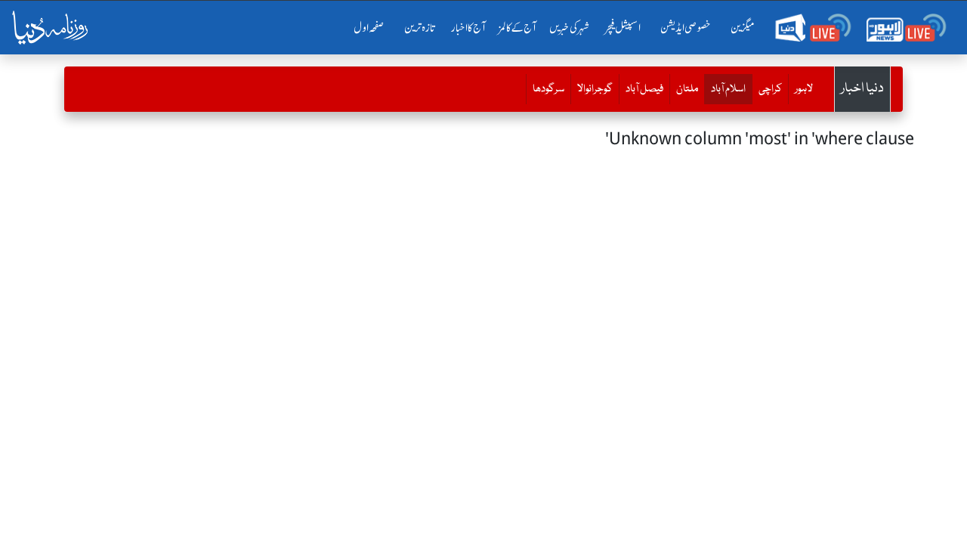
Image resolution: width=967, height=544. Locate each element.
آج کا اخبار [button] (469, 28)
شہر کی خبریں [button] (569, 28)
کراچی (770, 89)
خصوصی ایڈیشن (685, 28)
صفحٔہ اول (372, 28)
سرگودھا (548, 89)
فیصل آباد (644, 89)
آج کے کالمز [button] (518, 28)
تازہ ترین (419, 28)
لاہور (804, 89)
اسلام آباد (725, 89)
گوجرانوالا (595, 89)
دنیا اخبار (862, 89)
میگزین (743, 28)
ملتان (687, 89)
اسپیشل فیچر (623, 28)
